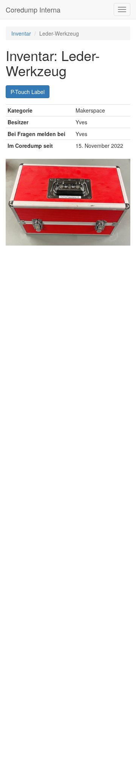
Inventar (21, 33)
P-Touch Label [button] (28, 92)
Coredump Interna (33, 9)
